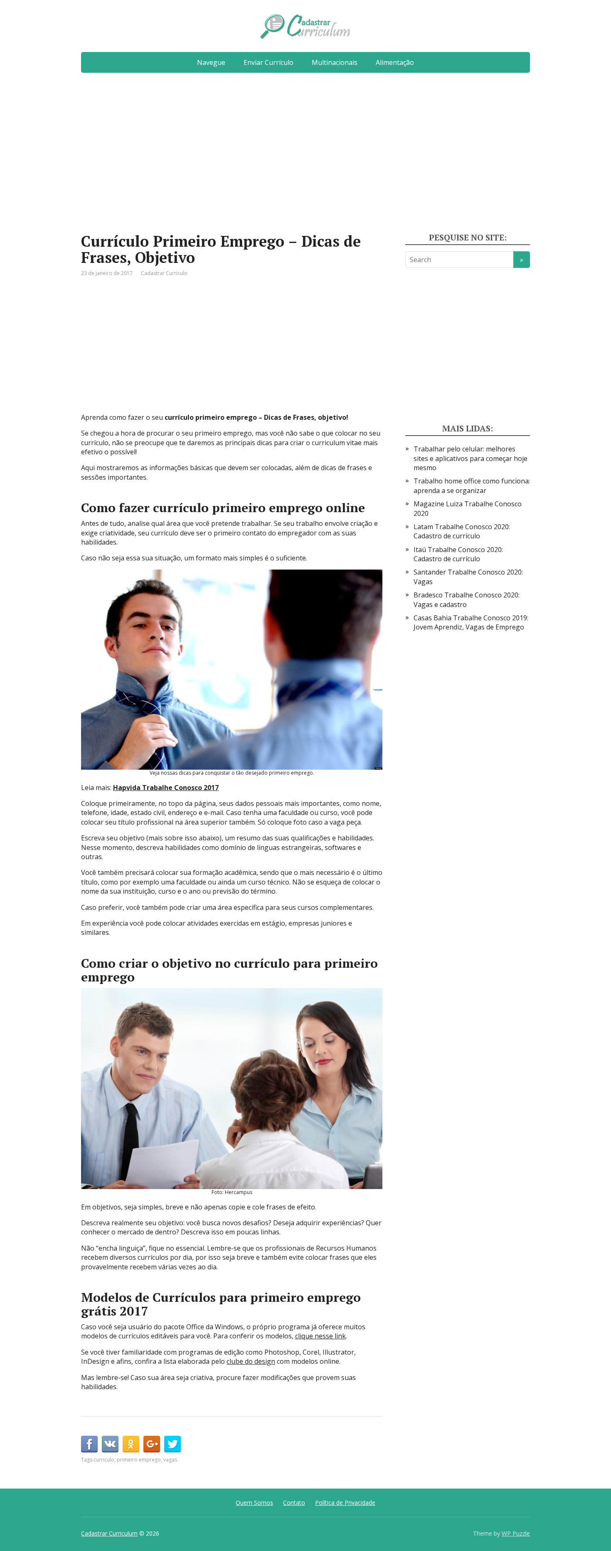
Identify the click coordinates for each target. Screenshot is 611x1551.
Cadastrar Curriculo (164, 273)
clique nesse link (320, 1335)
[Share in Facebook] (89, 1444)
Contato (294, 1502)
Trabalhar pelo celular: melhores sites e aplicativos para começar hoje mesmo (470, 458)
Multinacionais (334, 62)
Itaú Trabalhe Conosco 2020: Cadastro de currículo (458, 554)
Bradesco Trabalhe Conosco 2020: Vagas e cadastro (467, 599)
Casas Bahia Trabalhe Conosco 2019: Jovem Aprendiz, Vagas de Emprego (471, 622)
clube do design (251, 1361)
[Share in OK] (131, 1444)
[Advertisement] (305, 156)
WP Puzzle (516, 1533)
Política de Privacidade (345, 1502)
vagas (170, 1459)
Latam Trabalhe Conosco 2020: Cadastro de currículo (462, 531)
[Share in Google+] (151, 1444)
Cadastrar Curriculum (109, 1533)
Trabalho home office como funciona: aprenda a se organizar (472, 485)
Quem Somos (254, 1502)
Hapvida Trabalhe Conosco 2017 (166, 787)
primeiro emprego (139, 1459)
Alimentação (395, 62)
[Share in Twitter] (172, 1444)
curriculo (104, 1459)
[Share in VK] (110, 1444)
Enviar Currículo (268, 62)
